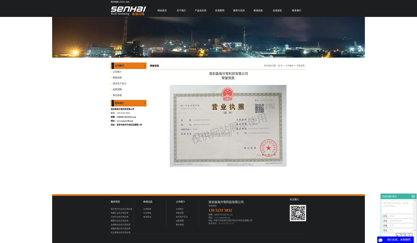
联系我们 (296, 10)
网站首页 (162, 10)
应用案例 (219, 10)
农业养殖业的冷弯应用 (120, 232)
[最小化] (413, 196)
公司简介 (117, 72)
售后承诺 (117, 95)
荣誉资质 (117, 77)
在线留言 (277, 10)
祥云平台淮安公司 (226, 223)
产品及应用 (200, 10)
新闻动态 (258, 10)
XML (128, 2)
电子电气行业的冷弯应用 (121, 209)
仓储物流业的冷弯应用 (120, 225)
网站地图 (115, 2)
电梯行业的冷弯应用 (119, 213)
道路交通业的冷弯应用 (120, 229)
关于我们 (181, 10)
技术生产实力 (119, 83)
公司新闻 (147, 209)
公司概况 (290, 66)
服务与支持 (239, 10)
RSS (122, 2)
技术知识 (147, 217)
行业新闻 (147, 213)
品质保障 (117, 89)
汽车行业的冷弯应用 (119, 217)
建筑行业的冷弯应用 (119, 221)
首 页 (280, 66)
